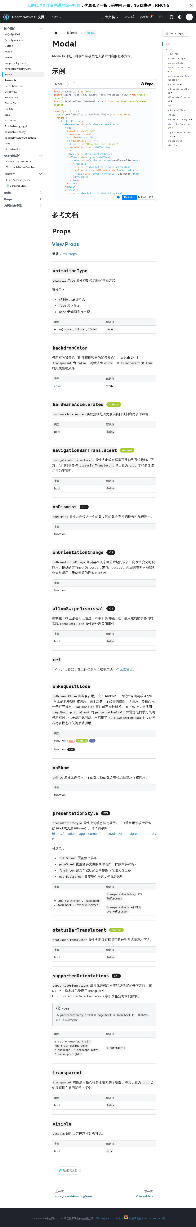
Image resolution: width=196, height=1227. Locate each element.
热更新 (144, 17)
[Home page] (56, 33)
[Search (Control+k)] (189, 17)
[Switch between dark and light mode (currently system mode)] (179, 17)
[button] (23, 28)
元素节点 (126, 669)
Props (168, 49)
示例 (167, 44)
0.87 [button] (55, 17)
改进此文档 (70, 1170)
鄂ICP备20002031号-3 (109, 1218)
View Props (65, 244)
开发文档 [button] (108, 17)
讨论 (128, 17)
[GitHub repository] (171, 17)
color (57, 386)
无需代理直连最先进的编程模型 (54, 5)
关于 (161, 17)
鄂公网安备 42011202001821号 (147, 1218)
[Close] (191, 5)
